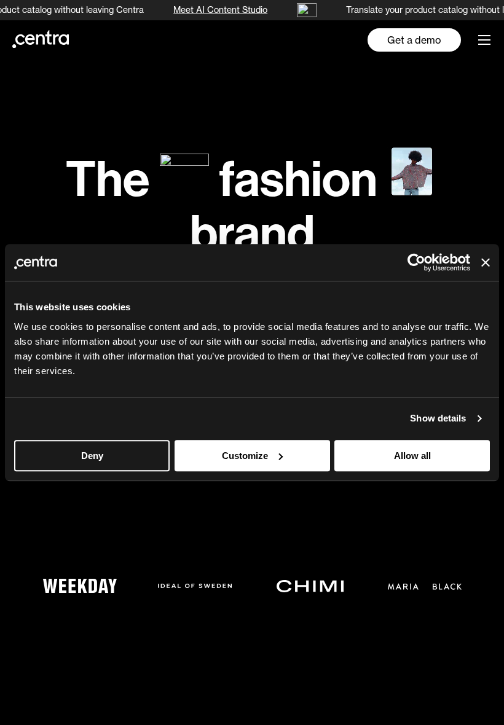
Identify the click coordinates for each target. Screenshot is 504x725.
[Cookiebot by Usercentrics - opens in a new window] (416, 262)
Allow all (412, 455)
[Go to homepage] (40, 38)
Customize (245, 455)
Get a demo (414, 40)
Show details (438, 418)
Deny (92, 455)
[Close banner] (485, 262)
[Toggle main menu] (484, 40)
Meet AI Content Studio (219, 9)
